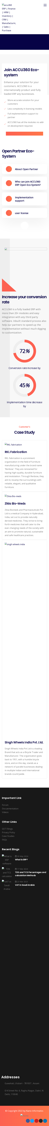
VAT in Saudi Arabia (25, 885)
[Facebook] (28, 1121)
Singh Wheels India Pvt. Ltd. (24, 742)
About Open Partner (26, 169)
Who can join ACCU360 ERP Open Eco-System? (28, 183)
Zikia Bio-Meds (15, 504)
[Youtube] (36, 1121)
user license (21, 213)
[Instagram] (41, 1121)
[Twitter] (32, 1121)
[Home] (24, 1116)
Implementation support (24, 199)
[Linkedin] (45, 1121)
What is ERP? (21, 859)
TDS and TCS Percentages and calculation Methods (30, 874)
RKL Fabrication (16, 452)
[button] (24, 169)
